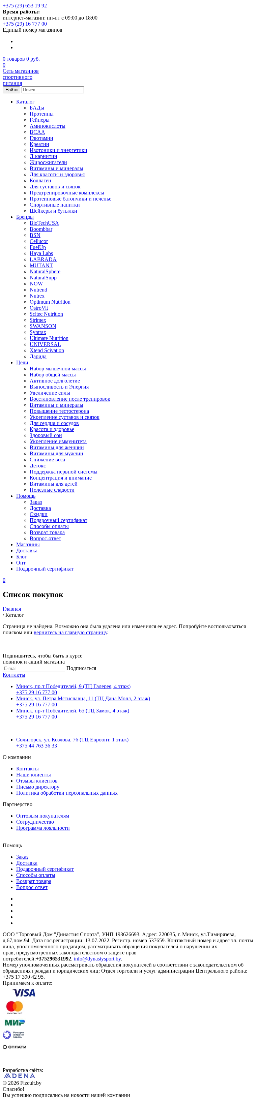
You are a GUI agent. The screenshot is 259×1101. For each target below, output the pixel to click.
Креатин (39, 144)
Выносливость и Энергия (59, 387)
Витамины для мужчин (56, 453)
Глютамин (41, 138)
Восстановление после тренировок (70, 399)
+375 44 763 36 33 (36, 745)
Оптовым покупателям (42, 816)
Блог (21, 556)
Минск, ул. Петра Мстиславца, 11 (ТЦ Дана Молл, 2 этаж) (83, 698)
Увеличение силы (50, 393)
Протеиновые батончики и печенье (70, 199)
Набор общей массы (53, 374)
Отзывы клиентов (37, 781)
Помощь (25, 496)
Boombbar (41, 229)
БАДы (37, 108)
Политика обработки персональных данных (67, 793)
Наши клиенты (33, 774)
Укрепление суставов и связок (64, 417)
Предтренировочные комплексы (67, 192)
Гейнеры (40, 120)
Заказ (36, 502)
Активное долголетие (55, 381)
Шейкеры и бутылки (53, 211)
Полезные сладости (52, 490)
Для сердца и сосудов (54, 423)
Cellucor (39, 241)
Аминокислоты (47, 126)
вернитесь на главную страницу (70, 632)
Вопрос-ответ (45, 538)
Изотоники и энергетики (58, 150)
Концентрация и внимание (61, 478)
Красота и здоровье (52, 429)
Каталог (25, 101)
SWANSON (43, 326)
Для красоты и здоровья (57, 174)
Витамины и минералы (56, 168)
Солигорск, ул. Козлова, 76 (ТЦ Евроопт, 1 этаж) (72, 739)
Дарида (38, 356)
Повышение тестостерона (59, 411)
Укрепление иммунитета (58, 441)
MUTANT (41, 265)
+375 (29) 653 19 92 (25, 5)
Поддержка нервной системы (63, 472)
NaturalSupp (43, 277)
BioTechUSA (44, 223)
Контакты (14, 675)
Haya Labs (41, 253)
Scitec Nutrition (46, 314)
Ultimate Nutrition (49, 338)
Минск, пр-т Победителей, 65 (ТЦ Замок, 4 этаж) (72, 710)
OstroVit (39, 308)
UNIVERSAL (45, 344)
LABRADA (43, 259)
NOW (36, 283)
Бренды (25, 217)
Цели (22, 362)
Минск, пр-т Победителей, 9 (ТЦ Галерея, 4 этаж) (73, 686)
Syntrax (38, 332)
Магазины (28, 544)
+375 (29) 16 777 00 (25, 24)
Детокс (38, 465)
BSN (35, 235)
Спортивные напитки (55, 205)
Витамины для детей (54, 484)
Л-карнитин (43, 156)
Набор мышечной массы (58, 368)
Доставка (40, 508)
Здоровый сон (46, 435)
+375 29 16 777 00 (36, 692)
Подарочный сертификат (58, 520)
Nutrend (38, 290)
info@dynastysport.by (97, 958)
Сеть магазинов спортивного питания (21, 77)
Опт (21, 562)
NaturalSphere (45, 271)
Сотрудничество (35, 822)
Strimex (38, 320)
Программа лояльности (43, 828)
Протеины (42, 114)
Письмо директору (37, 787)
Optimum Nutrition (50, 302)
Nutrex (37, 296)
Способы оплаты (49, 526)
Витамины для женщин (57, 447)
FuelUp (38, 247)
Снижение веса (47, 459)
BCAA (37, 132)
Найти (11, 89)
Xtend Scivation (47, 350)
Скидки (39, 514)
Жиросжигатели (48, 162)
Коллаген (40, 180)
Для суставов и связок (55, 186)
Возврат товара (47, 532)
